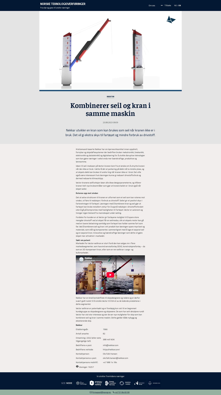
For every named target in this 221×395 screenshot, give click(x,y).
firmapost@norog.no (101, 392)
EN (180, 5)
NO (175, 5)
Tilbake (167, 5)
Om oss (152, 5)
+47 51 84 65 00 (122, 392)
